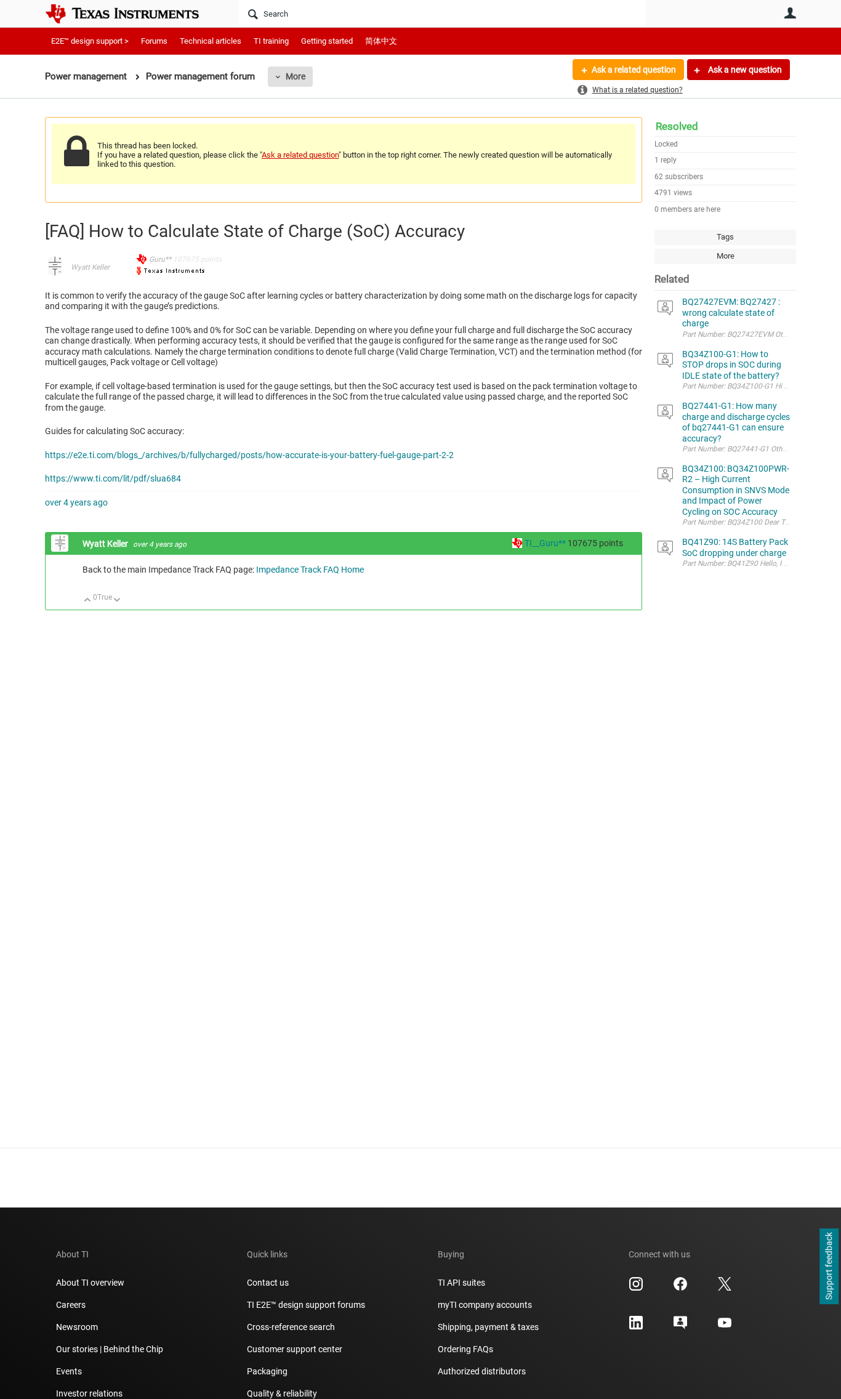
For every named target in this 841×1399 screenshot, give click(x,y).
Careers (71, 1305)
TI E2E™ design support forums (306, 1305)
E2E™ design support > (90, 41)
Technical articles (210, 41)
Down (117, 600)
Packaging (267, 1371)
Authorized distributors (482, 1371)
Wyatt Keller (90, 267)
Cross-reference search (291, 1327)
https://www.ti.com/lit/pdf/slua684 (113, 478)
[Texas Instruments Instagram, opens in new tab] (636, 1288)
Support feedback (829, 1266)
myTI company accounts (485, 1305)
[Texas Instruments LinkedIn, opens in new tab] (636, 1327)
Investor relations (89, 1393)
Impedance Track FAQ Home (310, 570)
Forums (154, 41)
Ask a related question (634, 70)
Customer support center (294, 1349)
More (295, 76)
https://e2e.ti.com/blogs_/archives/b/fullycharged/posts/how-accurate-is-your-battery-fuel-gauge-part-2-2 (249, 455)
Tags (725, 236)
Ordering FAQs (465, 1349)
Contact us (268, 1283)
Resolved (677, 126)
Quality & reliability (282, 1393)
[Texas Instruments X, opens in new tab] (724, 1288)
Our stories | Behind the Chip (109, 1349)
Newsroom (77, 1327)
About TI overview (90, 1283)
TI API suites (461, 1283)
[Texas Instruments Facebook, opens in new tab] (680, 1288)
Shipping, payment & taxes (488, 1327)
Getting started (327, 41)
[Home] (131, 13)
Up (87, 600)
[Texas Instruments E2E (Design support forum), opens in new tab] (680, 1327)
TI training (271, 41)
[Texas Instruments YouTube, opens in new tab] (724, 1327)
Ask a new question (744, 70)
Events (69, 1371)
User (790, 13)
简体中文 (381, 41)
